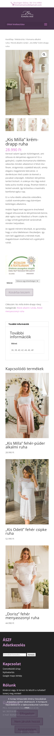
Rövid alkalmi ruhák (19, 42)
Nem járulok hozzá (27, 721)
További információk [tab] (18, 324)
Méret (10, 282)
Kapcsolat (12, 663)
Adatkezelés (14, 645)
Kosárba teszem (19, 292)
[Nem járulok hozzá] (50, 715)
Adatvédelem (27, 729)
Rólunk (9, 685)
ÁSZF (7, 639)
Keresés (31, 654)
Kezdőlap (9, 39)
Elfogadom (27, 713)
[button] (44, 54)
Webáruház (20, 39)
